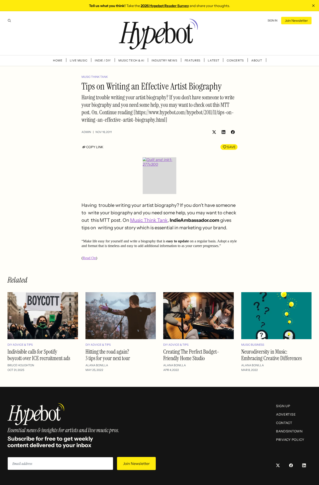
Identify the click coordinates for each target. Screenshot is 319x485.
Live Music (78, 60)
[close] (313, 5)
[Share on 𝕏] (214, 132)
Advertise (286, 414)
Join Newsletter (296, 20)
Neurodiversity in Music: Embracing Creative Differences (271, 355)
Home (57, 60)
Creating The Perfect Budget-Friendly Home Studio (191, 355)
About (256, 60)
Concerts (235, 60)
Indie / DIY (103, 60)
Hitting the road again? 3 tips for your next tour (107, 355)
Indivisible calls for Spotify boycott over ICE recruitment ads (38, 355)
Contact (284, 423)
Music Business (252, 344)
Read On (89, 258)
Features (193, 60)
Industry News (164, 60)
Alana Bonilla (96, 365)
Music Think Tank (95, 77)
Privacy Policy (290, 440)
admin (86, 132)
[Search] (9, 20)
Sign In (272, 20)
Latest (213, 60)
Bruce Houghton (20, 365)
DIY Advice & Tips (20, 344)
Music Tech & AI (131, 60)
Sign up (283, 406)
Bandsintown (289, 431)
